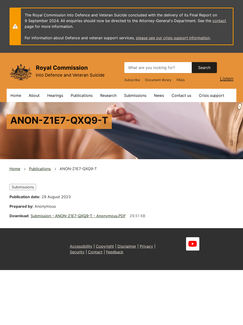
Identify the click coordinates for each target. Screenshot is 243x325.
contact (219, 20)
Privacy (146, 246)
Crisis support (211, 95)
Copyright (105, 246)
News (159, 95)
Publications (82, 95)
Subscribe (132, 80)
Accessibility (81, 246)
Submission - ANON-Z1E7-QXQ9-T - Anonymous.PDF (78, 215)
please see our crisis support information (173, 37)
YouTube (192, 244)
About (34, 95)
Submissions (135, 95)
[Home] (20, 72)
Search (204, 67)
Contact (95, 252)
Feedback (114, 252)
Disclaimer (126, 246)
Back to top (221, 318)
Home (15, 95)
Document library (158, 80)
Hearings (55, 95)
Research (108, 95)
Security (77, 252)
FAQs (181, 80)
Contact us (181, 95)
